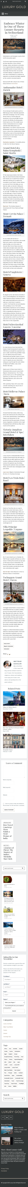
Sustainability (19, 1075)
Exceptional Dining (8, 1056)
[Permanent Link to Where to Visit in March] (14, 705)
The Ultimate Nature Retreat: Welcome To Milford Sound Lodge (9, 900)
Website (5, 795)
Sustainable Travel (19, 1078)
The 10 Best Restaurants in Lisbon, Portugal (19, 1140)
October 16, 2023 (13, 35)
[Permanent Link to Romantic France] (14, 748)
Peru (5, 1072)
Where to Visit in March (9, 707)
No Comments (13, 38)
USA (5, 1086)
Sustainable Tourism (8, 1078)
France (5, 1059)
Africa (5, 1048)
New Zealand (17, 1070)
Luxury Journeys (7, 1023)
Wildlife (14, 1086)
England (10, 1054)
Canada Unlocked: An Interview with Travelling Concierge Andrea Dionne (10, 931)
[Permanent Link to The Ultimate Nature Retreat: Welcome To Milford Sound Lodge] (8, 896)
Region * (5, 999)
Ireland (9, 1062)
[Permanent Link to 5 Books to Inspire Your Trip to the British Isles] (8, 944)
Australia (15, 1048)
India (5, 1062)
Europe (15, 1054)
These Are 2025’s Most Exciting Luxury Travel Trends (9, 915)
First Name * (6, 976)
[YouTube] (4, 1)
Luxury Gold (16, 1064)
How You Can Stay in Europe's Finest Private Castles (13, 728)
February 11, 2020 (7, 751)
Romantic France (8, 750)
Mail (6, 787)
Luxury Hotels (7, 1067)
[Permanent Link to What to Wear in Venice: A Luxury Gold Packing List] (7, 1133)
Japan (18, 1062)
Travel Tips (6, 1083)
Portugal (10, 1072)
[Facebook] (2, 1)
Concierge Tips (7, 1036)
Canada (20, 1048)
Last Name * (6, 984)
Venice (9, 1086)
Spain (13, 1075)
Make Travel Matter (8, 1027)
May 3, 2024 (6, 731)
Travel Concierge (19, 1080)
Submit (14, 1011)
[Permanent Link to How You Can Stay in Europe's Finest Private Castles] (14, 725)
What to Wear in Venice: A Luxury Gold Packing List (20, 1130)
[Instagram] (7, 1)
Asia (10, 1048)
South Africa (7, 1075)
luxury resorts (7, 643)
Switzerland (14, 83)
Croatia (5, 1051)
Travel (12, 1080)
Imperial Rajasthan (18, 1059)
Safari (15, 1072)
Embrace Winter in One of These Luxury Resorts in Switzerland (14, 27)
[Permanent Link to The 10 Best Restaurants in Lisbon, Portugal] (7, 1144)
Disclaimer (4, 1171)
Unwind (5, 1033)
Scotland (21, 1072)
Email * (5, 991)
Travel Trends (14, 1083)
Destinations (17, 1051)
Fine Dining (16, 1056)
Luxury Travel (15, 1067)
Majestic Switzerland (8, 646)
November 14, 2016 (8, 709)
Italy (14, 1062)
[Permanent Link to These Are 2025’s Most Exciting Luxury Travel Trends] (8, 912)
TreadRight (21, 1083)
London (5, 1064)
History (10, 1059)
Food (22, 1056)
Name (7, 779)
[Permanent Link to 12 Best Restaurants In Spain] (8, 882)
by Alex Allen (13, 36)
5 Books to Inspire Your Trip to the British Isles (9, 946)
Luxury (10, 1064)
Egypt (5, 1054)
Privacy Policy (5, 1168)
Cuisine (5, 1030)
